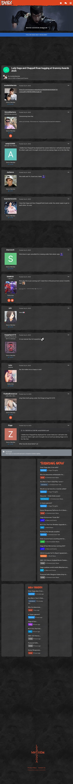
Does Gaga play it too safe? (49, 467)
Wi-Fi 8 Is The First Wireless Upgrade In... (53, 524)
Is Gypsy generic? (46, 503)
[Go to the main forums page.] (65, 2)
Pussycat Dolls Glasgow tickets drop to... (53, 574)
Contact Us (41, 767)
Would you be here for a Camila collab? (53, 488)
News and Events (22, 78)
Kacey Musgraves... (34, 650)
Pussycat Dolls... (33, 643)
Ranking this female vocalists (50, 531)
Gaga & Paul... (32, 621)
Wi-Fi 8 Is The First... (35, 628)
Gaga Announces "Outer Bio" (49, 517)
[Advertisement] (36, 50)
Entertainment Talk (55, 484)
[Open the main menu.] (70, 2)
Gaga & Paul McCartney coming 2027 (52, 546)
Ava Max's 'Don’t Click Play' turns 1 (51, 481)
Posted (25, 85)
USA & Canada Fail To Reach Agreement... (54, 553)
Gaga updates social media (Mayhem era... (54, 567)
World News (49, 527)
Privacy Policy (32, 767)
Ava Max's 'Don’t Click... (36, 598)
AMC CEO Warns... (34, 635)
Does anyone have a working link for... (53, 538)
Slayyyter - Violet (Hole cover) (50, 496)
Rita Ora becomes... (34, 607)
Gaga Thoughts (53, 470)
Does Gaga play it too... (36, 591)
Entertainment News (53, 477)
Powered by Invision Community (36, 770)
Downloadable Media (53, 542)
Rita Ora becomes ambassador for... (52, 474)
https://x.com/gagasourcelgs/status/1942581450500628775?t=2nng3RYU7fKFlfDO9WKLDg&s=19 (38, 90)
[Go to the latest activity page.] (60, 2)
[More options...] (68, 85)
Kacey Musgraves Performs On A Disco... (54, 510)
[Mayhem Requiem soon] (36, 19)
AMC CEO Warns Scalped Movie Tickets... (54, 560)
